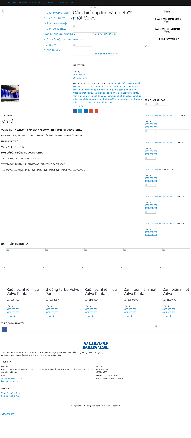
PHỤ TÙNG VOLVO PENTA (57, 13)
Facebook (75, 111)
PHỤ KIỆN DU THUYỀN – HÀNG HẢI (61, 18)
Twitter (80, 111)
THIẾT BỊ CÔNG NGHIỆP (55, 23)
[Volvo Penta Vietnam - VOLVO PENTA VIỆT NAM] (9, 29)
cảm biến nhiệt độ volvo (119, 96)
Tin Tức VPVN (50, 45)
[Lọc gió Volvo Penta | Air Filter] (167, 108)
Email (96, 111)
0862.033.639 (80, 77)
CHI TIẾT (78, 106)
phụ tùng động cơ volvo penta (117, 99)
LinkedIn (85, 111)
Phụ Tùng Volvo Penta (10, 396)
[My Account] (2, 1)
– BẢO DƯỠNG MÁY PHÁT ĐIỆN (59, 34)
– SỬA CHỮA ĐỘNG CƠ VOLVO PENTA (63, 39)
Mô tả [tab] (9, 115)
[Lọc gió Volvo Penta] (167, 162)
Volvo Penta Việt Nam (10, 393)
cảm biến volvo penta (90, 99)
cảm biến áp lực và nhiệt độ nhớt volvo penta (115, 92)
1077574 (117, 86)
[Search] (141, 7)
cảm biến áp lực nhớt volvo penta (101, 89)
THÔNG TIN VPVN (53, 50)
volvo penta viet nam (102, 102)
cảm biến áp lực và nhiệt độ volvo (89, 96)
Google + (91, 111)
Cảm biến (111, 83)
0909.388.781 (79, 74)
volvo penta (85, 102)
